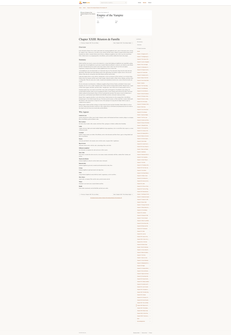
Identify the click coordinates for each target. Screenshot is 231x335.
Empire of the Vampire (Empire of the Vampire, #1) (97, 7)
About (149, 2)
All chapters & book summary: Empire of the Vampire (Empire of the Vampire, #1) (106, 197)
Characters (139, 44)
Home (139, 2)
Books (144, 2)
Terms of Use (144, 332)
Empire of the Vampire (110, 15)
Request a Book (136, 332)
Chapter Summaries (142, 48)
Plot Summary (140, 41)
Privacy (150, 332)
